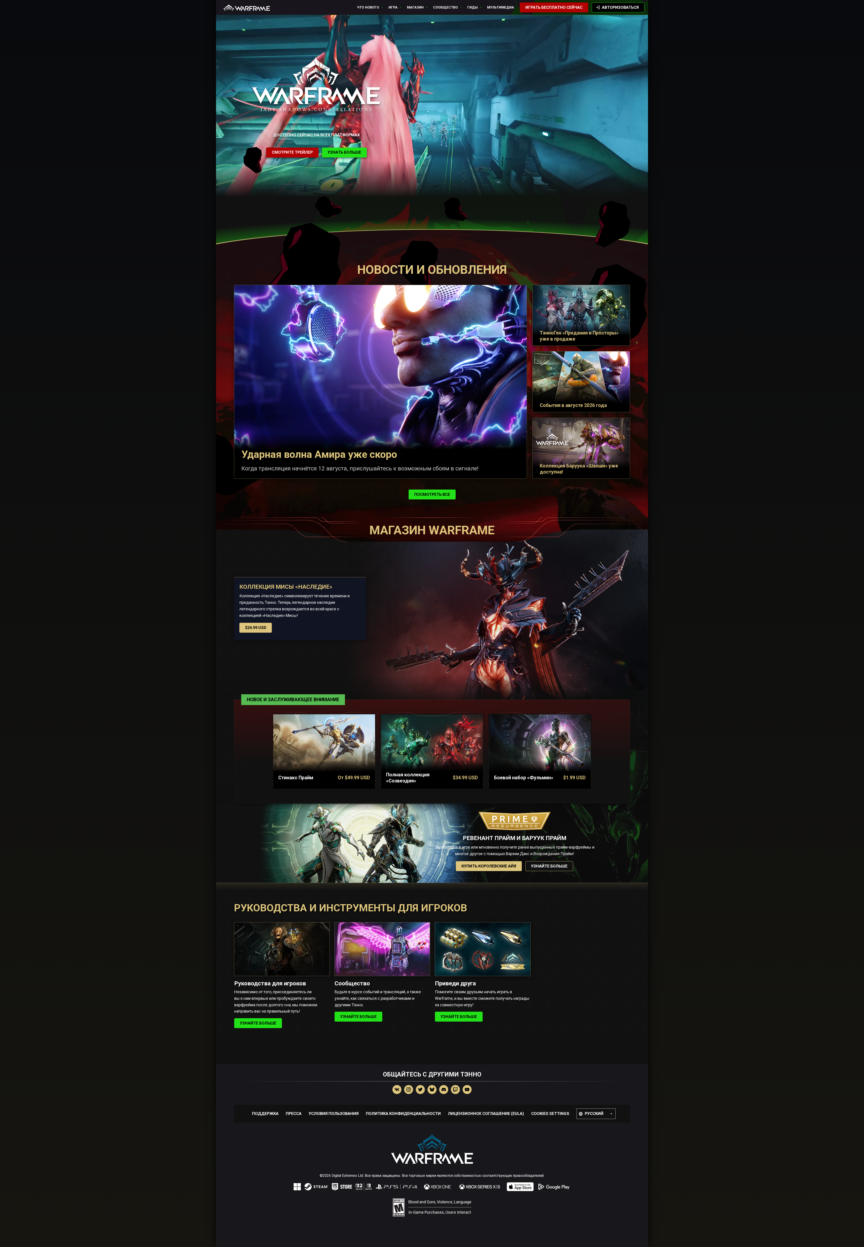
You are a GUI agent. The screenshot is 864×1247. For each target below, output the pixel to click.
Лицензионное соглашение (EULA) (486, 1113)
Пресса (294, 1113)
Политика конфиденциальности (403, 1113)
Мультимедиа (500, 7)
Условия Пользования (334, 1113)
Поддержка (265, 1113)
